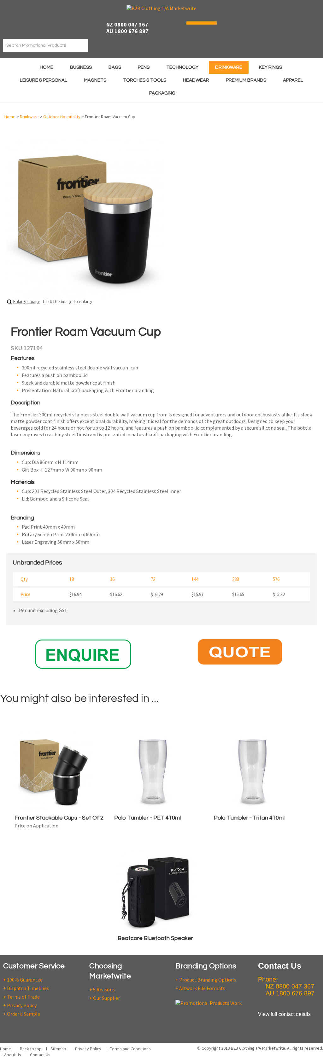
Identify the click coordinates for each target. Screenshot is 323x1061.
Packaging (162, 93)
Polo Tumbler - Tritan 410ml (249, 818)
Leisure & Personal (43, 80)
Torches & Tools (144, 80)
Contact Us (40, 1054)
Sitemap (58, 1048)
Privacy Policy (88, 1048)
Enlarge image (26, 301)
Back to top (31, 1048)
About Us (12, 1054)
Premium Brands (246, 80)
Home (46, 67)
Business (81, 67)
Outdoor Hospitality (61, 116)
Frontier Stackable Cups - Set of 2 (59, 818)
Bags (115, 67)
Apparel (293, 80)
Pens (144, 67)
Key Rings (270, 67)
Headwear (196, 80)
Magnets (95, 80)
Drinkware (228, 67)
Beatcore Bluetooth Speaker (155, 938)
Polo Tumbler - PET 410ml (147, 818)
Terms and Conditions (130, 1048)
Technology (182, 67)
